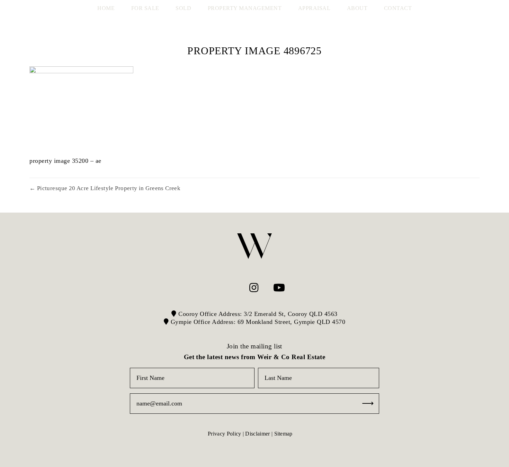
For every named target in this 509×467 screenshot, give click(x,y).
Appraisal (314, 8)
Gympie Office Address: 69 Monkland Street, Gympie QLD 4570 (257, 321)
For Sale (145, 8)
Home (106, 8)
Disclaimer (257, 434)
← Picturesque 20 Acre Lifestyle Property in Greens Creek (104, 188)
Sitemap (283, 434)
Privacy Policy (224, 434)
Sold (183, 8)
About (357, 8)
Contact (398, 8)
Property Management (245, 8)
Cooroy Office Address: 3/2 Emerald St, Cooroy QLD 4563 (257, 313)
